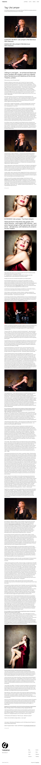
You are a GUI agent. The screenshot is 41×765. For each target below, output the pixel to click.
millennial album (14, 524)
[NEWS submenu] (35, 1)
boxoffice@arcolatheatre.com (29, 725)
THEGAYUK (4, 1)
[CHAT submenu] (31, 1)
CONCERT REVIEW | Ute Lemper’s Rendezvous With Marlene (20, 40)
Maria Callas (18, 285)
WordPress (37, 762)
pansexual (6, 179)
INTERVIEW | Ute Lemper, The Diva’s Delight (19, 219)
